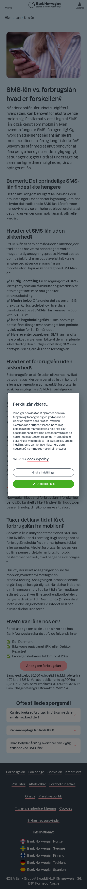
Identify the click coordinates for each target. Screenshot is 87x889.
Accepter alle (46, 483)
